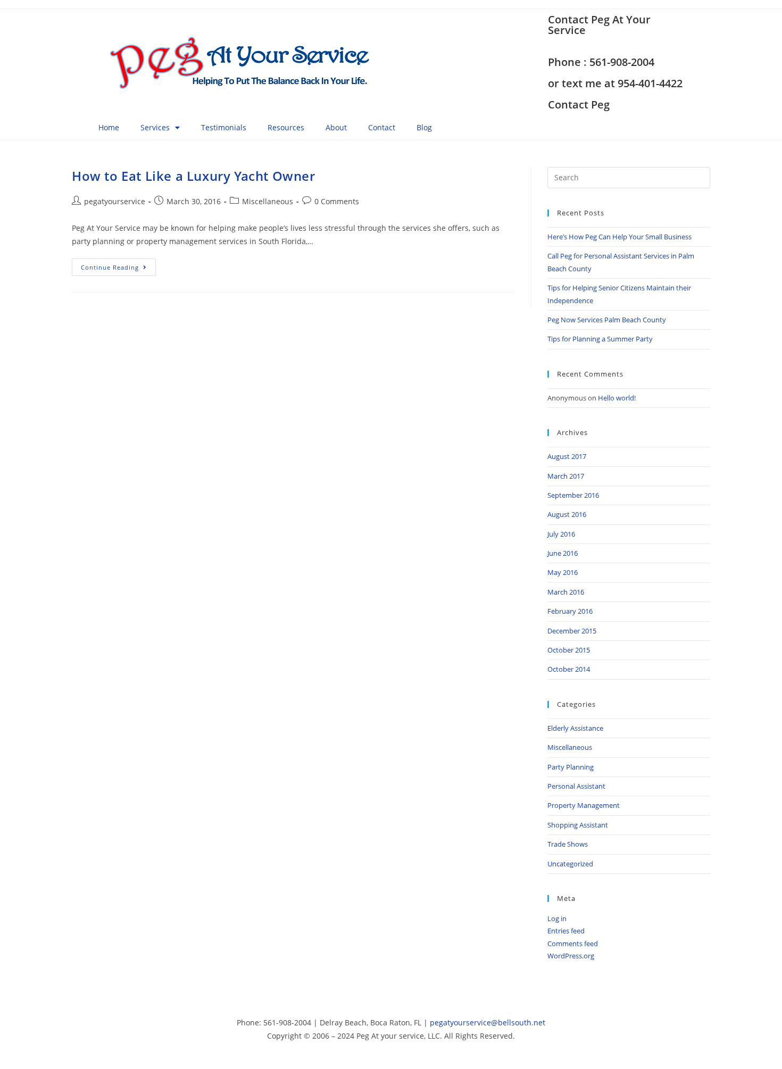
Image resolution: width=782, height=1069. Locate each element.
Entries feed (566, 931)
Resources (286, 127)
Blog (424, 127)
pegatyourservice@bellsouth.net (487, 1022)
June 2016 (562, 553)
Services (155, 127)
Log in (557, 918)
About (336, 127)
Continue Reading (118, 264)
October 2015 (568, 650)
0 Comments (336, 201)
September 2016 (573, 495)
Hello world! (617, 398)
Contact (381, 127)
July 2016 (561, 534)
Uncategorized (570, 863)
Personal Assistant (576, 786)
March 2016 (565, 592)
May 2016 (562, 572)
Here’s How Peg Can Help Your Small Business (619, 236)
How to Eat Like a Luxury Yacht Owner (193, 176)
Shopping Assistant (577, 825)
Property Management (583, 805)
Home (108, 127)
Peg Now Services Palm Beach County (606, 319)
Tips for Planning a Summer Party (600, 339)
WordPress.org (570, 956)
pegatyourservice (114, 201)
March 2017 (565, 476)
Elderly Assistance (575, 728)
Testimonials (223, 127)
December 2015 (571, 631)
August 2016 (566, 514)
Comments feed (572, 943)
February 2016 (570, 611)
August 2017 (566, 456)
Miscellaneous (267, 201)
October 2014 (568, 669)
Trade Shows (567, 844)
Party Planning (570, 767)
